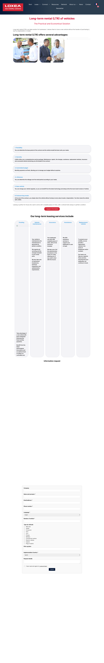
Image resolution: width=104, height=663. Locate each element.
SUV (27, 543)
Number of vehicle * (29, 530)
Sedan (27, 540)
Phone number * (28, 518)
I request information (52, 209)
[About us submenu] (76, 4)
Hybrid (28, 553)
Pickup (28, 546)
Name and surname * (29, 506)
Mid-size (28, 538)
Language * (27, 524)
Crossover (28, 541)
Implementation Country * (31, 564)
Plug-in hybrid (29, 555)
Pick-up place (27, 558)
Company (26, 499)
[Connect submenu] (49, 4)
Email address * (28, 512)
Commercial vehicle (31, 550)
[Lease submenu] (39, 4)
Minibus (28, 548)
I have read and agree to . (36, 578)
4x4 (27, 545)
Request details (28, 570)
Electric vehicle (30, 552)
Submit (52, 581)
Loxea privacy (43, 578)
